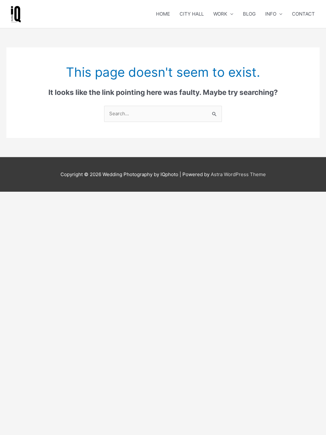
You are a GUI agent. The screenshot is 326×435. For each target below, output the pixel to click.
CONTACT (303, 14)
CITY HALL (192, 14)
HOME (163, 14)
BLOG (249, 14)
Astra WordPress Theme (238, 174)
